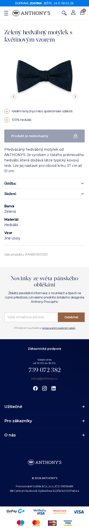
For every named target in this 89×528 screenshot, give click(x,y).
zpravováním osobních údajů (58, 328)
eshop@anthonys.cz (44, 378)
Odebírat (71, 317)
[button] (44, 183)
